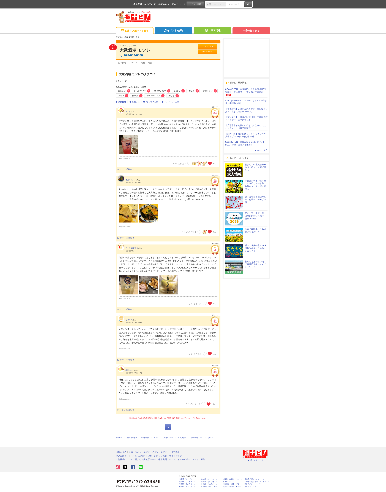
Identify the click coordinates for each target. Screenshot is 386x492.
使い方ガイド (122, 456)
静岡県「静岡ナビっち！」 (233, 479)
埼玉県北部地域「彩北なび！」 (232, 487)
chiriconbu (129, 370)
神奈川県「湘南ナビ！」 (232, 484)
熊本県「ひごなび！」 (209, 479)
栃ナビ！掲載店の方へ (145, 459)
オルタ (128, 111)
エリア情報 (215, 30)
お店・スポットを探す (137, 30)
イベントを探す (175, 30)
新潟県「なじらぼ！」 (209, 481)
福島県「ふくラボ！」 (187, 481)
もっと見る (262, 150)
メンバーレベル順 (172, 102)
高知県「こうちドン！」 (254, 486)
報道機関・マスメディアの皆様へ (174, 459)
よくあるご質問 (138, 456)
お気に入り (209, 46)
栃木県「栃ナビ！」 (186, 479)
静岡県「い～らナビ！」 (254, 484)
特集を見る (253, 30)
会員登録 (137, 4)
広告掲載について (124, 459)
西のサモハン (130, 180)
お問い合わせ (160, 456)
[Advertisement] (246, 58)
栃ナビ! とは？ (257, 460)
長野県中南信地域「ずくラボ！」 (257, 481)
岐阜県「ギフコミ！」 (231, 481)
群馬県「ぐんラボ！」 (187, 484)
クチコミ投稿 (195, 4)
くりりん (129, 320)
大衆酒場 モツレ (135, 50)
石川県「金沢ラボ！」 (187, 486)
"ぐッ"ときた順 (152, 102)
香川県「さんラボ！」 (209, 484)
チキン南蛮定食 (131, 248)
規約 (150, 456)
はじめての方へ (161, 4)
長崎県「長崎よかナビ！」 (254, 479)
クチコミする (209, 52)
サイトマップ (175, 456)
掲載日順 (135, 102)
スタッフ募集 (198, 459)
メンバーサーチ (178, 4)
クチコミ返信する (127, 169)
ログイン (148, 4)
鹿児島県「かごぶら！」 (210, 486)
